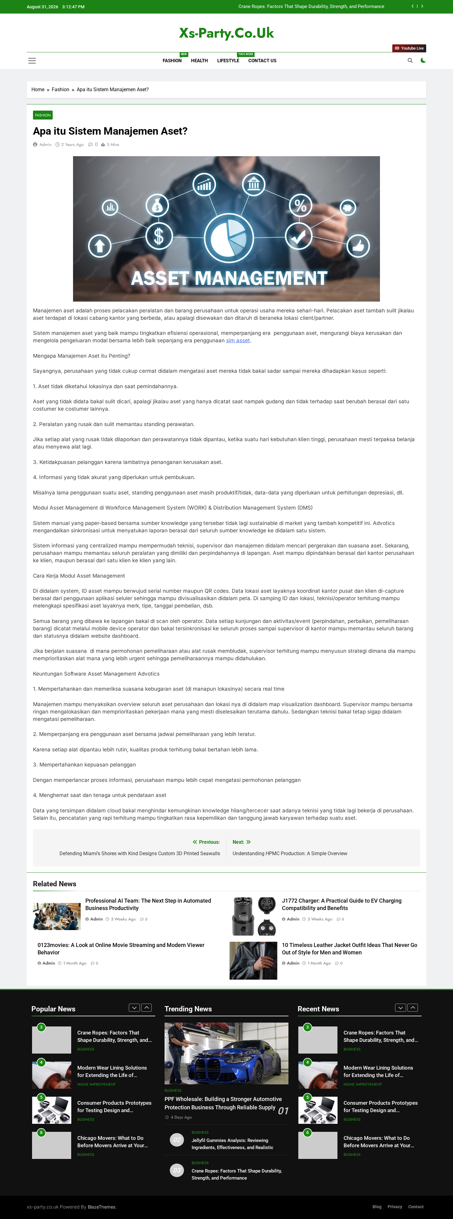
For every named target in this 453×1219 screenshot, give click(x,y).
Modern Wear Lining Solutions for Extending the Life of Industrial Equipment (306, 6)
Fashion (174, 58)
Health (199, 60)
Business (85, 1084)
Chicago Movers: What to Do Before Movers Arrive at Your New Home (110, 1110)
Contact (416, 1206)
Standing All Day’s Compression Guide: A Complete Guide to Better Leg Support (114, 1145)
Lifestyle (230, 58)
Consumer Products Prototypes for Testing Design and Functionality (114, 1075)
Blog (377, 1206)
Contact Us (262, 60)
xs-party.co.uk (226, 33)
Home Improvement (96, 1049)
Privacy (395, 1206)
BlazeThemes (102, 1206)
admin (45, 144)
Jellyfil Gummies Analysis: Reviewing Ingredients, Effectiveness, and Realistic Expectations (232, 1147)
